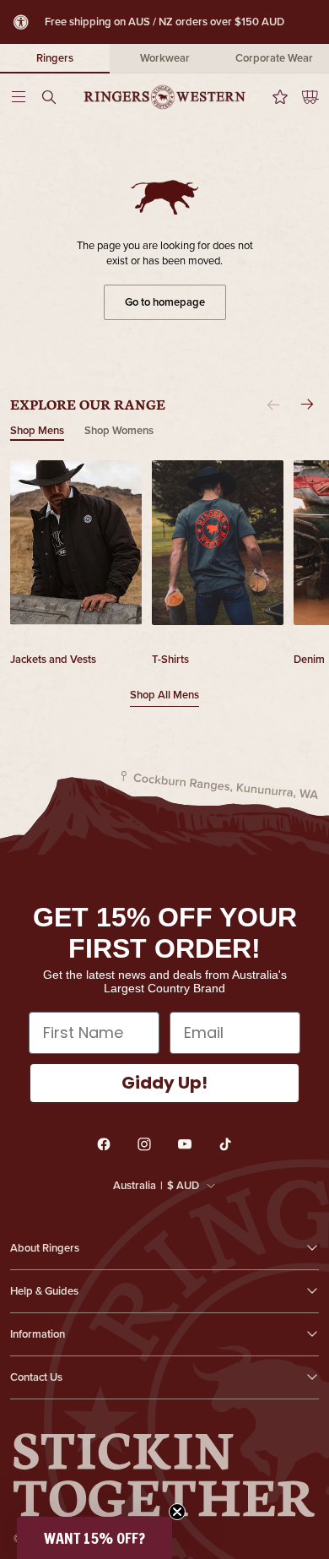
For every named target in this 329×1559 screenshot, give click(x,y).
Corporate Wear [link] (274, 58)
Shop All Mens (164, 695)
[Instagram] (144, 1144)
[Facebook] (104, 1144)
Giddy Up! (164, 1083)
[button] (94, 1538)
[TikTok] (225, 1144)
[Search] (53, 97)
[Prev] (273, 404)
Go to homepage (165, 302)
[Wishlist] (275, 97)
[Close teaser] (177, 1511)
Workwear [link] (165, 58)
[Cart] (304, 97)
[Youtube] (184, 1144)
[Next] (307, 404)
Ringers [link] (54, 58)
